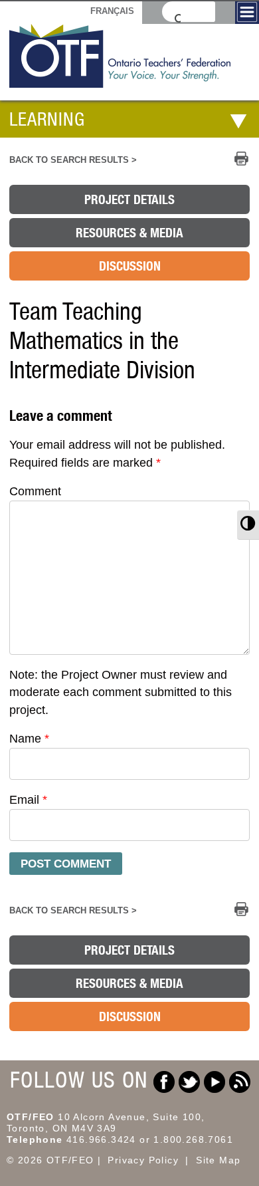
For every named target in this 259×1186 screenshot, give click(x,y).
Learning (47, 119)
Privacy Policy (143, 1160)
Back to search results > (73, 160)
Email (28, 799)
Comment (35, 491)
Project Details (129, 199)
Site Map (218, 1160)
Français (112, 11)
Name (29, 738)
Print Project (241, 158)
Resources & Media (129, 233)
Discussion (130, 266)
